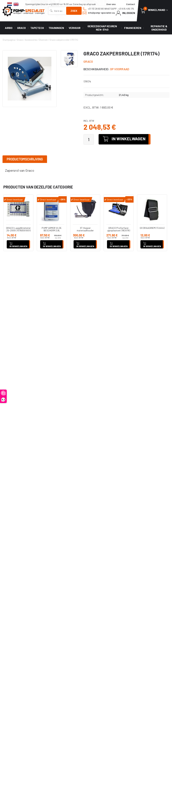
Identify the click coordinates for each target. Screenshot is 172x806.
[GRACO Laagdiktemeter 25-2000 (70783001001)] (18, 209)
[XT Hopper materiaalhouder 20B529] (85, 209)
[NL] (9, 4)
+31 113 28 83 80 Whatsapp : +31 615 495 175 (110, 8)
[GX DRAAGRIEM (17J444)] (152, 209)
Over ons (111, 4)
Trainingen (56, 27)
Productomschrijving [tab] (25, 159)
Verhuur (74, 27)
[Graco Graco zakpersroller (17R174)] (29, 78)
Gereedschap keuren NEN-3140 (102, 28)
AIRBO (8, 27)
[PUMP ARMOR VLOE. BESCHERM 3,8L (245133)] (51, 209)
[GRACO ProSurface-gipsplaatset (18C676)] (118, 209)
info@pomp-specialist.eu (101, 12)
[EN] (16, 4)
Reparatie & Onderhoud (159, 28)
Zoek (74, 10)
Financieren (132, 27)
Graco (21, 27)
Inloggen (128, 12)
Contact (130, 4)
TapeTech (37, 27)
